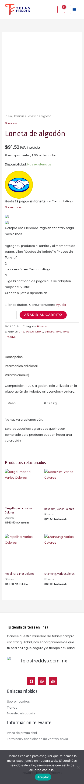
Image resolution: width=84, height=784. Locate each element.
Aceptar (43, 777)
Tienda (12, 707)
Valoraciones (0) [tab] (17, 375)
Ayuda (61, 305)
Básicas (19, 116)
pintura (50, 331)
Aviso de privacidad (22, 733)
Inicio (8, 116)
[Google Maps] (53, 681)
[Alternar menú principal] (74, 9)
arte (21, 331)
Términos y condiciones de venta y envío (37, 739)
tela (58, 331)
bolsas (30, 331)
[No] (78, 767)
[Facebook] (31, 681)
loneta (39, 331)
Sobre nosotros (18, 701)
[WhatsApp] (42, 681)
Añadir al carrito (43, 314)
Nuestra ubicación (21, 713)
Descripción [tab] (14, 357)
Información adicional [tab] (21, 366)
